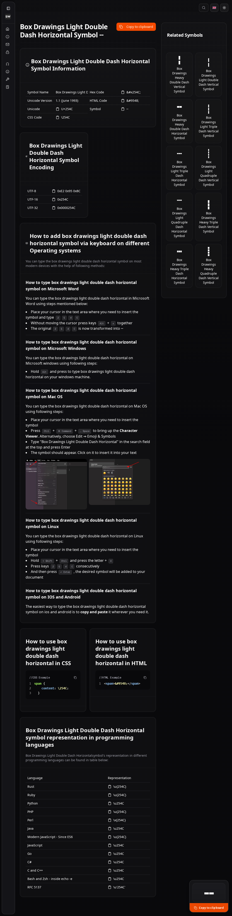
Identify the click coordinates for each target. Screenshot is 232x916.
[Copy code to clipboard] (75, 677)
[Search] (203, 8)
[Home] (7, 29)
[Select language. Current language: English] (214, 8)
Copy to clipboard (139, 26)
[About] (7, 36)
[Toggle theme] (224, 8)
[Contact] (7, 44)
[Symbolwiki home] (8, 16)
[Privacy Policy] (7, 52)
